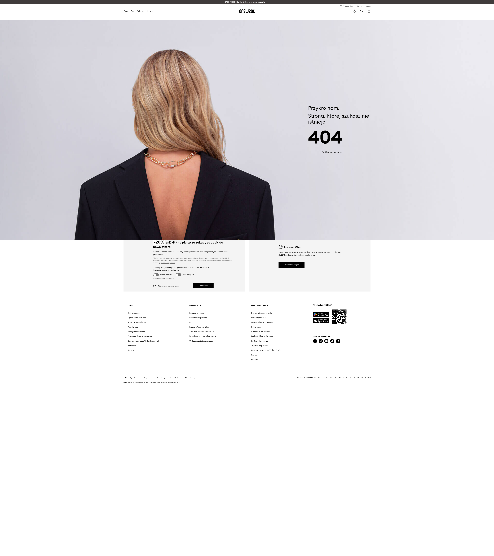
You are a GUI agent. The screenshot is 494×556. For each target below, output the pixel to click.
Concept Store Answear (261, 331)
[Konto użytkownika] (354, 11)
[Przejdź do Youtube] (326, 341)
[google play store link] (321, 314)
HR (335, 377)
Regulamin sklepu (196, 313)
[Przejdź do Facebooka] (315, 341)
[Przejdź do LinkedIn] (338, 341)
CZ (327, 377)
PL (347, 377)
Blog (191, 322)
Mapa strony (190, 378)
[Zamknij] (368, 2)
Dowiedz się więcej (291, 265)
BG (319, 377)
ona (125, 11)
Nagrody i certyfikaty (137, 322)
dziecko (140, 11)
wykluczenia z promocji (167, 263)
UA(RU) (368, 377)
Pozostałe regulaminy (198, 317)
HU (340, 377)
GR (331, 377)
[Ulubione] (361, 11)
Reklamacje (256, 327)
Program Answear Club (199, 327)
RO (351, 377)
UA (362, 377)
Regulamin (148, 378)
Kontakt (254, 359)
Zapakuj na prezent (259, 345)
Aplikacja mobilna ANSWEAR (201, 331)
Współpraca (133, 327)
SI (354, 377)
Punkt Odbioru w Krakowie (262, 336)
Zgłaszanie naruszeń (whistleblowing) (143, 341)
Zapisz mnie (203, 285)
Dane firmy (161, 378)
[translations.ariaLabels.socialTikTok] (332, 341)
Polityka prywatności (131, 378)
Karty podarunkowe (259, 341)
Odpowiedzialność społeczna (140, 336)
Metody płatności (258, 317)
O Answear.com (134, 313)
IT (343, 377)
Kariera (131, 350)
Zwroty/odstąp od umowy (262, 322)
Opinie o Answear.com (137, 317)
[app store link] (321, 320)
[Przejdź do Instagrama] (321, 341)
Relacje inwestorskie (136, 331)
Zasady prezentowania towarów (203, 336)
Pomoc (254, 355)
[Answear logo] (247, 11)
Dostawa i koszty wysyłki (261, 313)
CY (323, 377)
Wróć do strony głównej (332, 152)
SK (358, 377)
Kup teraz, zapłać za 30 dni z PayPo (266, 350)
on (132, 11)
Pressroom (132, 345)
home (150, 11)
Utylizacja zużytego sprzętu (201, 341)
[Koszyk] (368, 11)
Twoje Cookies (175, 378)
